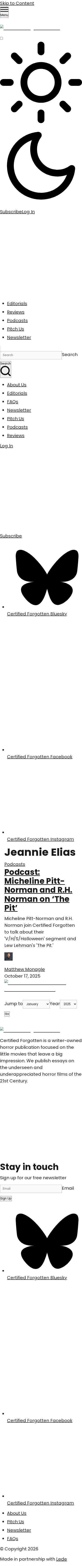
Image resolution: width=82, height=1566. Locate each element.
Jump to (13, 1004)
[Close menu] (0, 348)
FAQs (12, 402)
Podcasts (17, 320)
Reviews (15, 312)
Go (7, 1014)
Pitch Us (15, 329)
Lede (61, 1559)
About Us (16, 385)
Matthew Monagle (24, 969)
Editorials (17, 304)
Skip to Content (17, 3)
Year (55, 1004)
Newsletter (19, 337)
